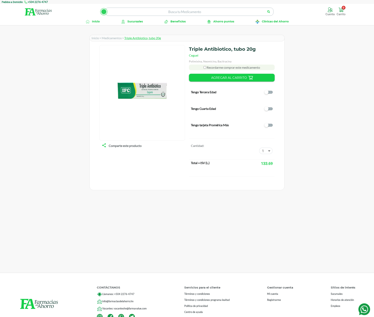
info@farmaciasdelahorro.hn (117, 301)
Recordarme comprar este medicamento (233, 67)
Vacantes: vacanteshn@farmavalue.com (124, 308)
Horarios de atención (342, 299)
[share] (104, 146)
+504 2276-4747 (38, 2)
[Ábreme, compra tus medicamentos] (104, 12)
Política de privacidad (196, 305)
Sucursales (337, 293)
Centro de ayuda (193, 311)
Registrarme (274, 299)
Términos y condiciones (197, 293)
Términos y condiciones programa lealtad (207, 299)
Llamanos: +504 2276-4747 (118, 294)
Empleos (335, 305)
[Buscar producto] (268, 12)
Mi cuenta (272, 293)
